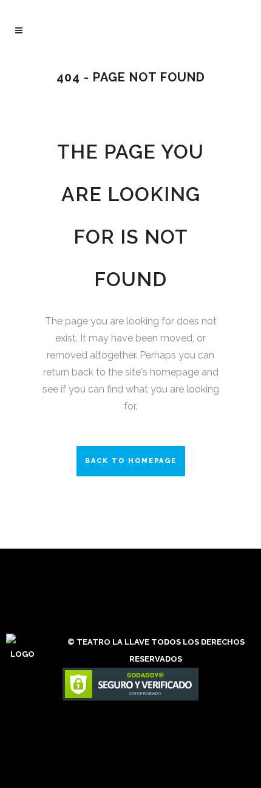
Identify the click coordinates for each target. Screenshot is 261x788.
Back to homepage (131, 461)
